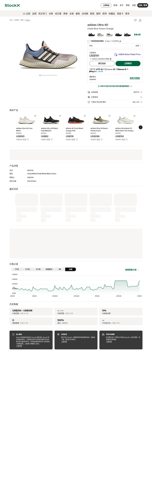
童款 (78, 13)
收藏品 (112, 13)
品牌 (34, 13)
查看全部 (137, 34)
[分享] (140, 20)
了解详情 (100, 72)
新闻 (115, 5)
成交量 (58, 13)
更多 (127, 13)
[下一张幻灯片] (140, 127)
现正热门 (42, 13)
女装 (71, 13)
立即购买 (128, 63)
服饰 (98, 13)
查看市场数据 (135, 78)
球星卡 (120, 13)
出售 (134, 5)
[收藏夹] (135, 20)
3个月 (27, 269)
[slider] (40, 75)
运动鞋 (85, 13)
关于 (122, 6)
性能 (22, 20)
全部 (28, 13)
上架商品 (106, 5)
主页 (11, 20)
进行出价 (102, 63)
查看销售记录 (131, 270)
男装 (65, 13)
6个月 (38, 269)
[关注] (35, 116)
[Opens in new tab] (102, 69)
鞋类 (92, 13)
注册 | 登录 (142, 5)
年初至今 (49, 269)
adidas (28, 20)
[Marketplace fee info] (111, 59)
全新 (51, 13)
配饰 (104, 13)
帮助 (128, 5)
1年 (60, 269)
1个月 (17, 269)
